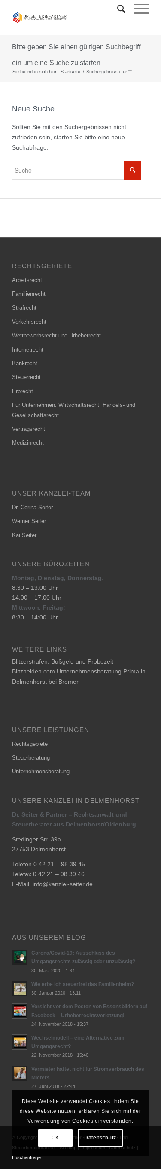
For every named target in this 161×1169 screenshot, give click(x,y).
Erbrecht (22, 391)
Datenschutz (100, 1138)
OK (55, 1138)
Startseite (70, 71)
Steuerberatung (31, 757)
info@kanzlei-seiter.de (63, 884)
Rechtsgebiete (30, 744)
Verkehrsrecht (29, 322)
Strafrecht (24, 307)
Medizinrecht (28, 442)
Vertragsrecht (28, 429)
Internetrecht (27, 349)
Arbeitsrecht (27, 280)
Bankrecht (24, 363)
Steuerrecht (26, 377)
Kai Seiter (24, 535)
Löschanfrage (26, 1157)
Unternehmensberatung (41, 771)
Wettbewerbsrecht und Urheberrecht (56, 335)
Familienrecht (29, 294)
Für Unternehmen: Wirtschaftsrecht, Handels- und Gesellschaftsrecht (73, 410)
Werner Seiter (29, 521)
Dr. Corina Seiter (32, 507)
